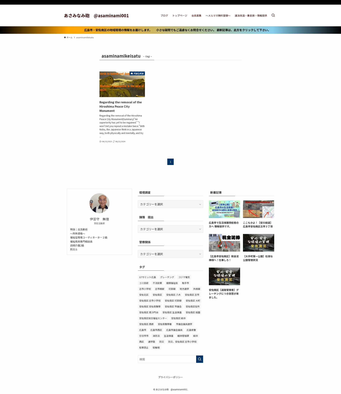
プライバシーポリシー (170, 377)
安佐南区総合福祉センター (153, 318)
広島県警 (191, 330)
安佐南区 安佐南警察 (150, 306)
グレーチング (167, 277)
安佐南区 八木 (173, 294)
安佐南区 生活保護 (172, 312)
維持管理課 (183, 335)
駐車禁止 (143, 347)
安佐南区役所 (193, 306)
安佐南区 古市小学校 (150, 300)
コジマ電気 (184, 277)
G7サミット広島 (147, 277)
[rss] (274, 3)
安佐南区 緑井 (178, 318)
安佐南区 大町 (193, 300)
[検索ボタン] (273, 15)
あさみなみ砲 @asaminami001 (96, 15)
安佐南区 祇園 (193, 312)
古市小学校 (145, 289)
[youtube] (270, 3)
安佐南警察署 (165, 324)
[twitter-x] (261, 3)
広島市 (142, 330)
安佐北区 (143, 294)
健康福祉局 (172, 283)
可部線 (172, 289)
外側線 (196, 289)
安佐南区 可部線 (173, 300)
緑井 (195, 335)
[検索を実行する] (199, 359)
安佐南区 (157, 294)
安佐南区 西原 (146, 324)
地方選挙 (184, 289)
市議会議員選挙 (184, 324)
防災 (161, 341)
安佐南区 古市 (192, 294)
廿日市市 (143, 335)
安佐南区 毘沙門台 (148, 312)
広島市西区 (156, 330)
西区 (141, 341)
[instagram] (265, 3)
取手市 (185, 283)
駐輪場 (156, 347)
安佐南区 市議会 (173, 306)
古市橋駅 (159, 289)
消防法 (156, 335)
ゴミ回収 (143, 283)
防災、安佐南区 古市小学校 (182, 341)
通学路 (151, 341)
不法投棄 (157, 283)
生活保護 (168, 335)
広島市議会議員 (174, 330)
